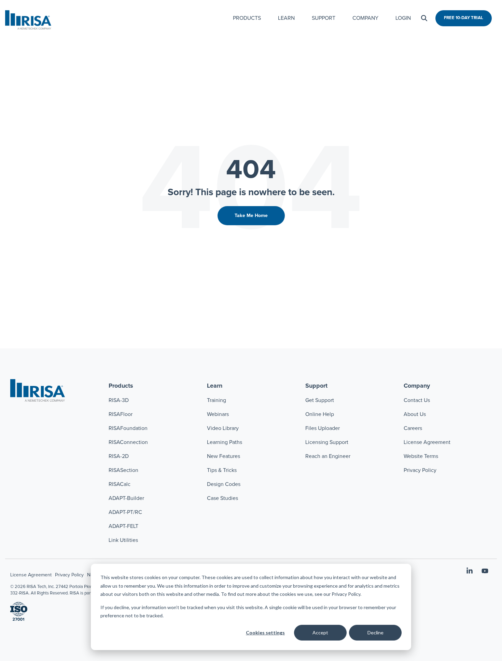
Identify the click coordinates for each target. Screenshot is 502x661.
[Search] (424, 18)
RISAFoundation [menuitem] (128, 428)
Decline (375, 632)
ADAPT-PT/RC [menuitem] (125, 512)
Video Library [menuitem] (223, 428)
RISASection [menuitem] (123, 470)
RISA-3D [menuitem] (119, 400)
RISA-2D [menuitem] (119, 456)
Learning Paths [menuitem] (224, 442)
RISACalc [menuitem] (119, 484)
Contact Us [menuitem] (417, 400)
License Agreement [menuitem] (427, 442)
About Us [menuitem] (415, 414)
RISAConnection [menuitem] (129, 442)
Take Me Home (251, 215)
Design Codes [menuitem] (223, 484)
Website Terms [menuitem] (421, 456)
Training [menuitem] (216, 400)
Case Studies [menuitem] (222, 498)
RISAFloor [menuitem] (121, 414)
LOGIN (403, 18)
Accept (320, 632)
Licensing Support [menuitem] (326, 442)
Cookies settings (265, 632)
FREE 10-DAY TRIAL (463, 18)
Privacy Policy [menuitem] (420, 470)
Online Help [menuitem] (319, 414)
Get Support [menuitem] (319, 400)
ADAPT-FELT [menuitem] (123, 526)
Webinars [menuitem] (218, 414)
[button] (470, 572)
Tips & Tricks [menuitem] (222, 470)
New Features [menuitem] (223, 456)
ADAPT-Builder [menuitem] (126, 498)
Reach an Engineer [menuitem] (327, 456)
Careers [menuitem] (413, 428)
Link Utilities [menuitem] (123, 540)
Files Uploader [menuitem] (322, 428)
